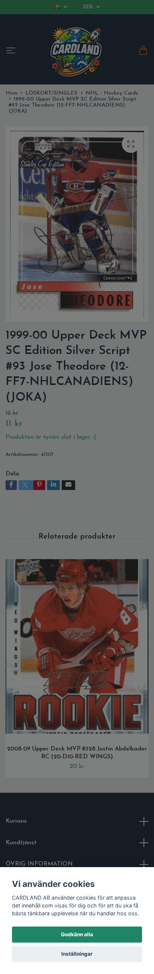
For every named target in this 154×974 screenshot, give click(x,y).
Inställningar (77, 954)
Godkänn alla (77, 934)
